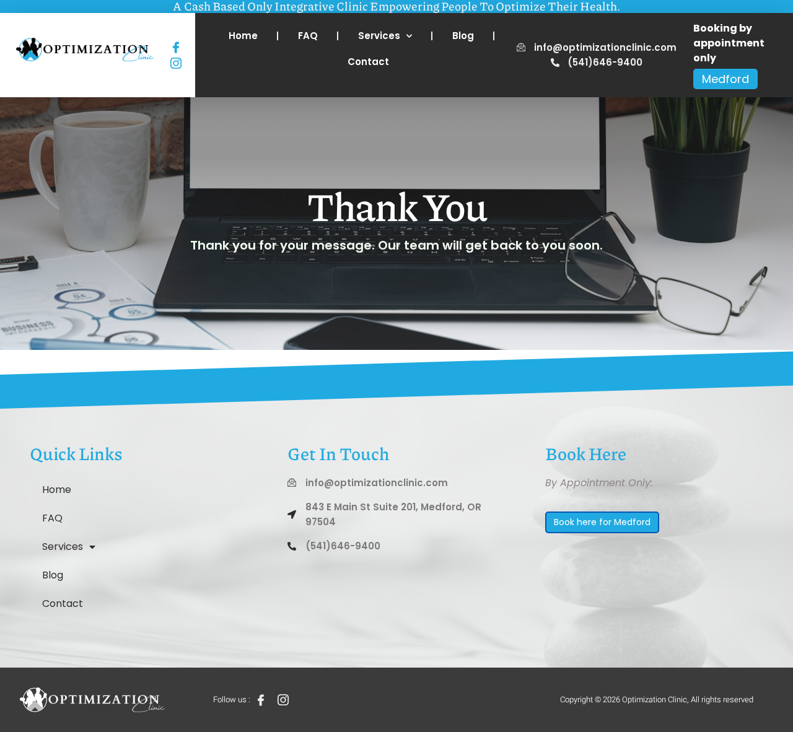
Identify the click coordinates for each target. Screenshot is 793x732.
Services (379, 35)
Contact (368, 61)
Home (243, 35)
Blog (463, 35)
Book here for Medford (602, 522)
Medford (725, 79)
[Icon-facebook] (175, 47)
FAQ (308, 35)
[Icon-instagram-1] (175, 63)
